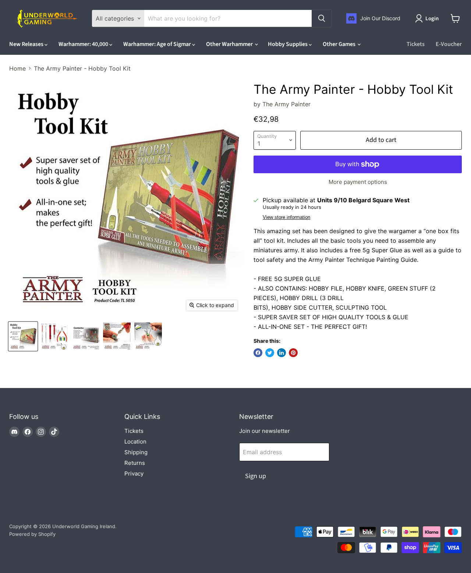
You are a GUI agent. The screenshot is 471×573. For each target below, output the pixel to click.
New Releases (27, 44)
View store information (286, 217)
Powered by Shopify (32, 534)
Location (135, 441)
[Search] (322, 18)
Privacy (134, 473)
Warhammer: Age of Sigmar (157, 44)
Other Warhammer (230, 44)
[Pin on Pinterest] (293, 352)
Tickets (416, 44)
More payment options (358, 182)
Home (17, 68)
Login (432, 18)
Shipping (136, 452)
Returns (134, 462)
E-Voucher (449, 44)
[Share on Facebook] (258, 352)
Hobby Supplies (288, 44)
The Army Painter (286, 104)
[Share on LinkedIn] (281, 352)
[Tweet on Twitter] (269, 352)
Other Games (340, 44)
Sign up (255, 476)
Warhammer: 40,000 (84, 44)
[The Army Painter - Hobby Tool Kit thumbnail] (23, 336)
